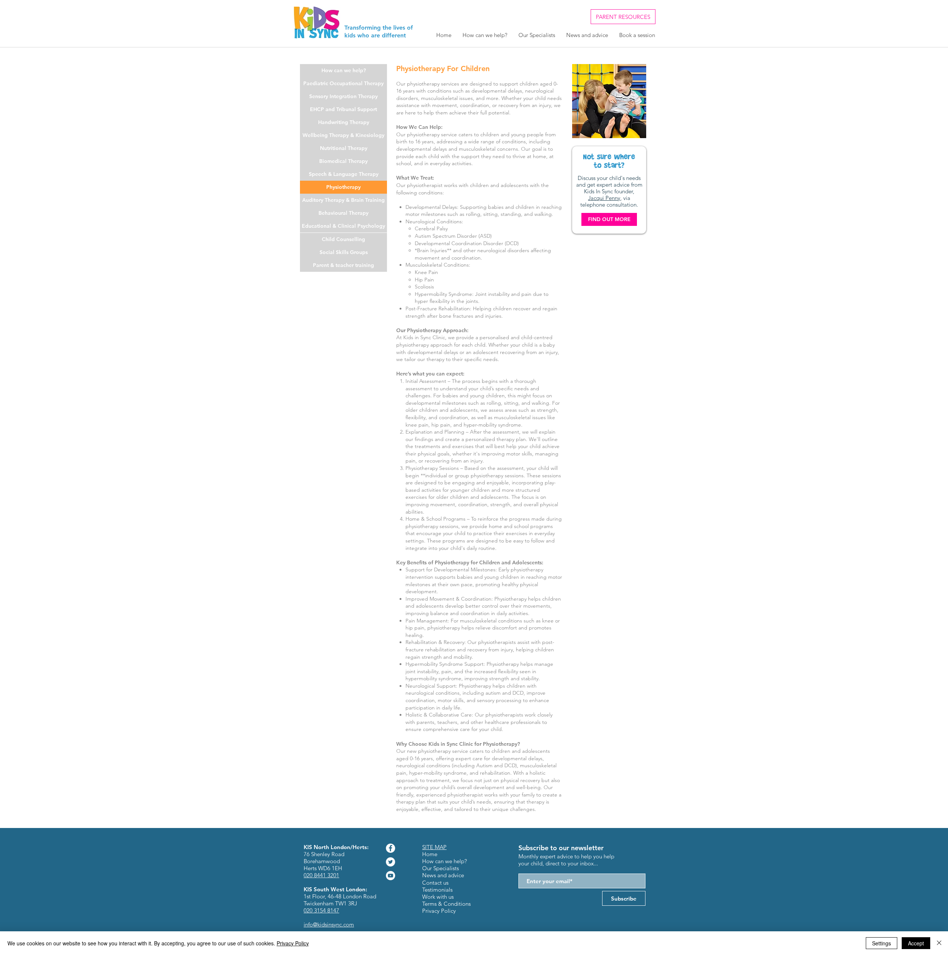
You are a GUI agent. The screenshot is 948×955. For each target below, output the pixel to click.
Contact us (435, 882)
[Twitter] (390, 861)
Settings (881, 943)
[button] (343, 187)
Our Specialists (440, 868)
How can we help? (444, 861)
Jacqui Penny (604, 197)
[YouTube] (390, 875)
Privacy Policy (293, 943)
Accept (916, 943)
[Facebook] (390, 848)
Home (429, 854)
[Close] (939, 943)
